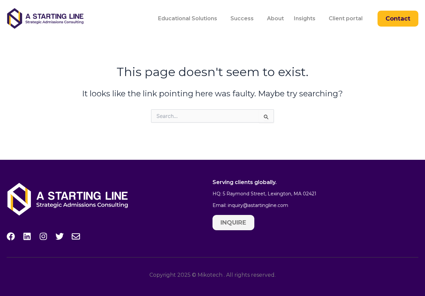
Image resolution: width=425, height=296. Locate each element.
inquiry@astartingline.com (258, 205)
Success (242, 18)
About (275, 18)
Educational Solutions (187, 18)
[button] (189, 18)
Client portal (346, 18)
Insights (304, 18)
